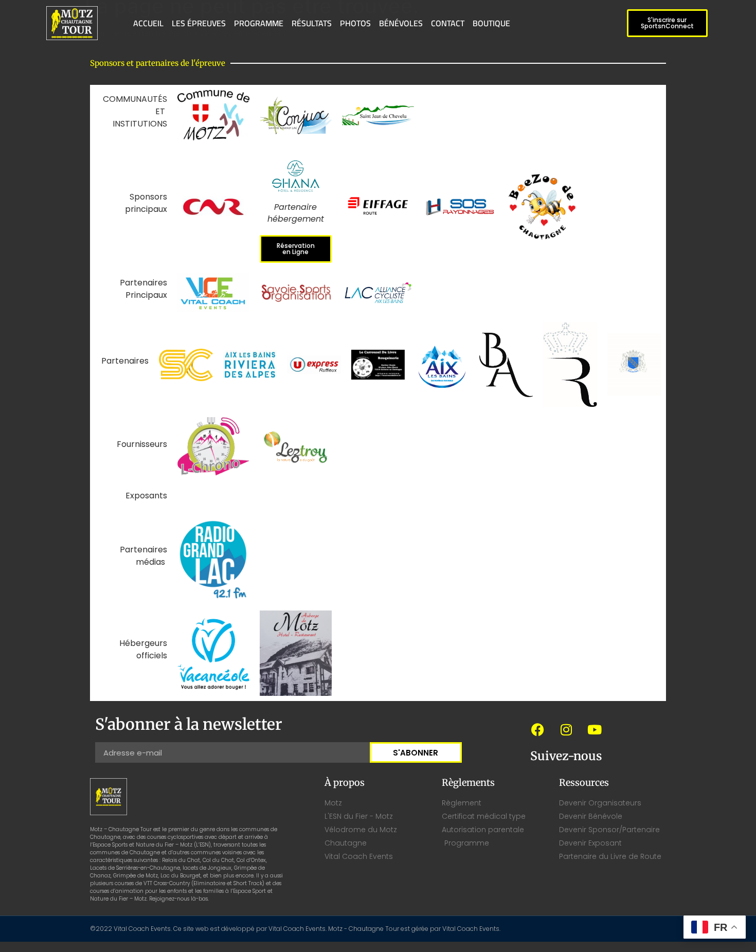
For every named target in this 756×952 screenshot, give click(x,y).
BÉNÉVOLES (401, 23)
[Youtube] (594, 729)
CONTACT (447, 23)
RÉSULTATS (312, 23)
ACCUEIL (148, 23)
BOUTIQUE (491, 23)
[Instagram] (566, 729)
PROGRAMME (258, 23)
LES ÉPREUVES (199, 23)
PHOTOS (355, 23)
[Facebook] (538, 729)
